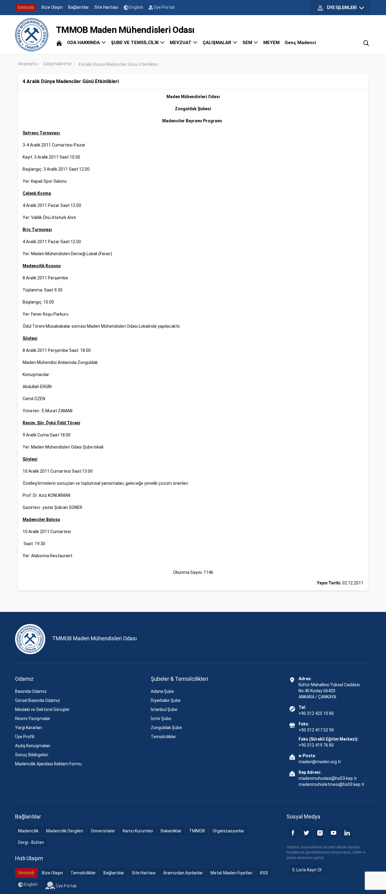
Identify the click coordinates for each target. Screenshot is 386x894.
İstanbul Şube (164, 709)
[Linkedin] (347, 832)
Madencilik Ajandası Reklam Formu (48, 763)
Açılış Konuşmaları (32, 745)
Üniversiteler (103, 830)
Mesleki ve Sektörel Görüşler (42, 709)
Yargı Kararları (28, 727)
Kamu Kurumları (138, 830)
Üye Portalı (164, 7)
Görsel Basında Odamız (37, 700)
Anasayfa (27, 63)
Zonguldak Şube (166, 727)
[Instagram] (320, 832)
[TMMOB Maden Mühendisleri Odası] (31, 34)
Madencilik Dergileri (64, 830)
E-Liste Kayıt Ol (307, 869)
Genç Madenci (300, 42)
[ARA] (366, 42)
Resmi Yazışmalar (32, 718)
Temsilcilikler (163, 736)
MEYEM (271, 42)
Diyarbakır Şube (166, 700)
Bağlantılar (78, 7)
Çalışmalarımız (57, 63)
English (135, 7)
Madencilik (28, 830)
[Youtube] (333, 832)
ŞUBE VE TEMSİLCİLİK (135, 42)
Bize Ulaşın (52, 7)
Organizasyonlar (228, 830)
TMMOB (197, 830)
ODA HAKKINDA (84, 42)
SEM (247, 42)
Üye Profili (24, 736)
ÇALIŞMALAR (218, 42)
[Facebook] (292, 832)
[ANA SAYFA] (59, 42)
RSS (264, 872)
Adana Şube (162, 691)
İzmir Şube (161, 718)
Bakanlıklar (171, 830)
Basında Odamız (31, 691)
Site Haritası (106, 7)
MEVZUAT (181, 42)
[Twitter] (306, 832)
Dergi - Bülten (31, 842)
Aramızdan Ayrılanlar (183, 872)
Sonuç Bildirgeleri (31, 754)
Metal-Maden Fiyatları (231, 872)
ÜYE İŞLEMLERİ (342, 7)
